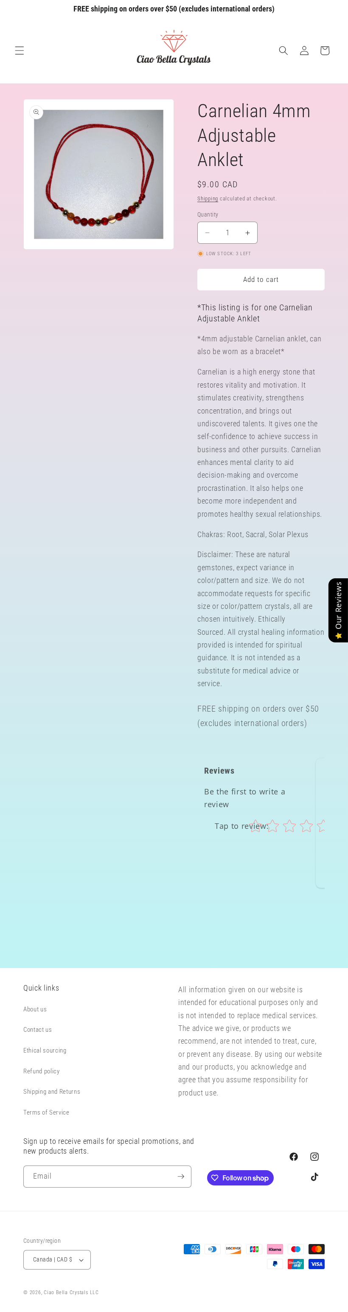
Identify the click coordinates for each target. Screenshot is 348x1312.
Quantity (208, 214)
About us (35, 1009)
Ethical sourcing (45, 1050)
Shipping (207, 198)
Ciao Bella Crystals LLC (71, 1292)
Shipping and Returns (51, 1091)
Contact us (37, 1029)
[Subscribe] (181, 1177)
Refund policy (41, 1071)
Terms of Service (46, 1112)
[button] (19, 50)
